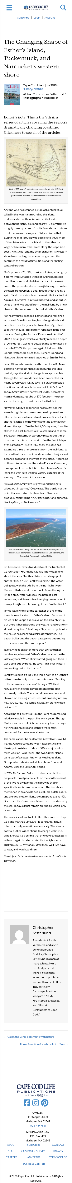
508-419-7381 (38, 1125)
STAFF (11, 1151)
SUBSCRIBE (34, 1144)
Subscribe (23, 17)
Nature (38, 89)
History (27, 89)
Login (37, 17)
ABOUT (11, 1144)
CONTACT (58, 1144)
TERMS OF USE (58, 1157)
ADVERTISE (34, 1157)
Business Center (34, 1163)
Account (50, 17)
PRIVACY (58, 1151)
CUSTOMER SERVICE (33, 1151)
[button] (63, 7)
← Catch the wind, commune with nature (29, 1036)
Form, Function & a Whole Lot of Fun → (44, 1044)
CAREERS (11, 1157)
